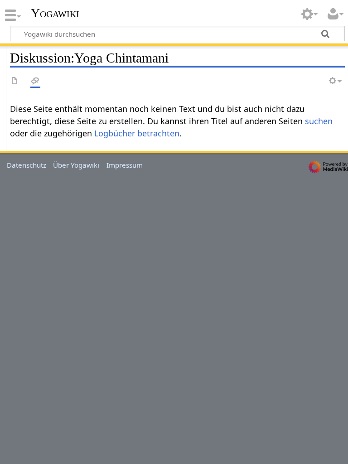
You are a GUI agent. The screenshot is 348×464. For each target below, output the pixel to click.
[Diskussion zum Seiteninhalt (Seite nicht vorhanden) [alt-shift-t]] (35, 81)
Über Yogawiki (76, 164)
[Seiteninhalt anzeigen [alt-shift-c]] (15, 81)
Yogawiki (55, 13)
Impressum (124, 164)
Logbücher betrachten (136, 133)
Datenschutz (26, 164)
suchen (319, 121)
